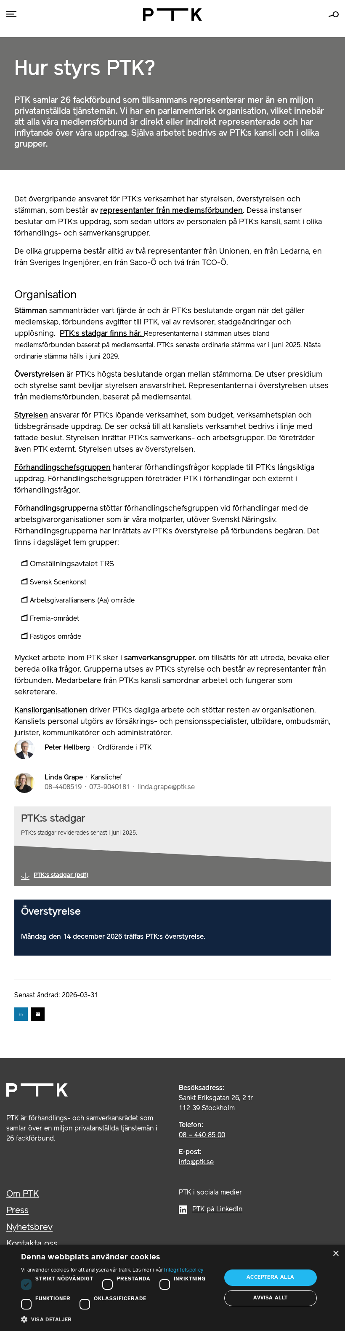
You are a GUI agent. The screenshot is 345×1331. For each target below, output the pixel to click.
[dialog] (172, 1288)
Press (17, 1211)
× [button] (335, 1254)
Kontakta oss (32, 1244)
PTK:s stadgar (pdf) (61, 875)
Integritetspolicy (183, 1270)
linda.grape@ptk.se (166, 787)
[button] (118, 1319)
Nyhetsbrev (29, 1228)
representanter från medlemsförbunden (171, 210)
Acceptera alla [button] (271, 1277)
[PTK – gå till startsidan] (172, 14)
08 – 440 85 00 (202, 1135)
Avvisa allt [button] (270, 1298)
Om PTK (22, 1194)
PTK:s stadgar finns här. (102, 333)
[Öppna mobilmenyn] (11, 14)
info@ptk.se (196, 1162)
